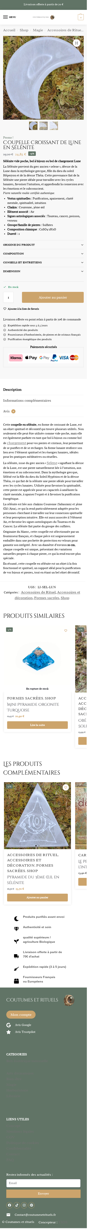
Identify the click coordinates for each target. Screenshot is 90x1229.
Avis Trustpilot (25, 1032)
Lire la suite (37, 725)
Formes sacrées (46, 597)
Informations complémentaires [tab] (27, 400)
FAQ (10, 1159)
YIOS (62, 1222)
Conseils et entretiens (22, 262)
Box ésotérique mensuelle (27, 1060)
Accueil (9, 30)
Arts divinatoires (20, 1073)
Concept (13, 1125)
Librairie (13, 1096)
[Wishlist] (66, 630)
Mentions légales (20, 1131)
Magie (38, 30)
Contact (13, 1154)
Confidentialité (18, 1148)
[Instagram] (24, 1205)
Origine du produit (19, 245)
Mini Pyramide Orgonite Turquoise (33, 707)
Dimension (12, 271)
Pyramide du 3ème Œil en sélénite (33, 880)
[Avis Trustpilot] (8, 1032)
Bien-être (13, 1079)
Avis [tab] (8, 411)
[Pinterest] (31, 1205)
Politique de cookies (22, 1142)
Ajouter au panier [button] (37, 897)
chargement (16, 443)
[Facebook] (9, 1205)
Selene (52, 462)
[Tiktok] (17, 1205)
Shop (24, 30)
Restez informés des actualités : (29, 1175)
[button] (80, 17)
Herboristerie (17, 1090)
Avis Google (23, 1025)
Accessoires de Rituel (64, 30)
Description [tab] (12, 389)
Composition (13, 253)
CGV (10, 1137)
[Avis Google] (8, 1025)
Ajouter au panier (53, 297)
